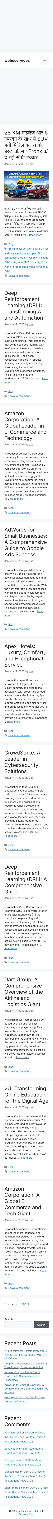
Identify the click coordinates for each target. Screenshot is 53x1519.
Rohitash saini (12, 1432)
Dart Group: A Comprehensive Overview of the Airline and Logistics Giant (23, 991)
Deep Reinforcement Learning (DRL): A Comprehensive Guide (25, 879)
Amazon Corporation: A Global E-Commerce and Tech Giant (22, 1201)
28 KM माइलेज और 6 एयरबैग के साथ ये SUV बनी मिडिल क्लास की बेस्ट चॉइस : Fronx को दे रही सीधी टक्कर (26, 144)
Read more (35, 234)
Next (25, 1303)
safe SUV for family (29, 262)
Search (8, 1319)
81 (17, 1303)
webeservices (17, 60)
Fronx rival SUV (29, 257)
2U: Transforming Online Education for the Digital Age (26, 1094)
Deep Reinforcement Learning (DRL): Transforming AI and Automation (23, 305)
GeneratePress (26, 1514)
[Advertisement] (26, 26)
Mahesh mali (11, 1471)
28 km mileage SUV (19, 248)
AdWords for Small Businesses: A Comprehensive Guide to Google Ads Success (25, 541)
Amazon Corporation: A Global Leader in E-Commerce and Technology (25, 425)
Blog (11, 244)
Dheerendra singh (14, 1487)
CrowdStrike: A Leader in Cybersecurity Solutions (22, 761)
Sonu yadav (11, 1448)
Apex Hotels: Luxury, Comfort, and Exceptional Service (24, 655)
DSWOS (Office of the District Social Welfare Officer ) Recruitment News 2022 (25, 1437)
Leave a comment (19, 275)
